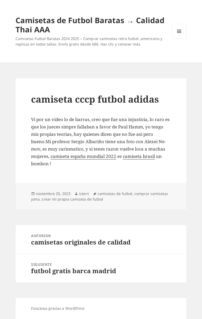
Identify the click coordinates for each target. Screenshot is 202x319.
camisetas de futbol (115, 193)
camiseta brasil (139, 156)
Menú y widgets (179, 38)
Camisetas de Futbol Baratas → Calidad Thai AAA (90, 24)
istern (84, 193)
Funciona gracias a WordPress (57, 308)
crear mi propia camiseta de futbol (72, 199)
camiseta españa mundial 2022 (83, 156)
